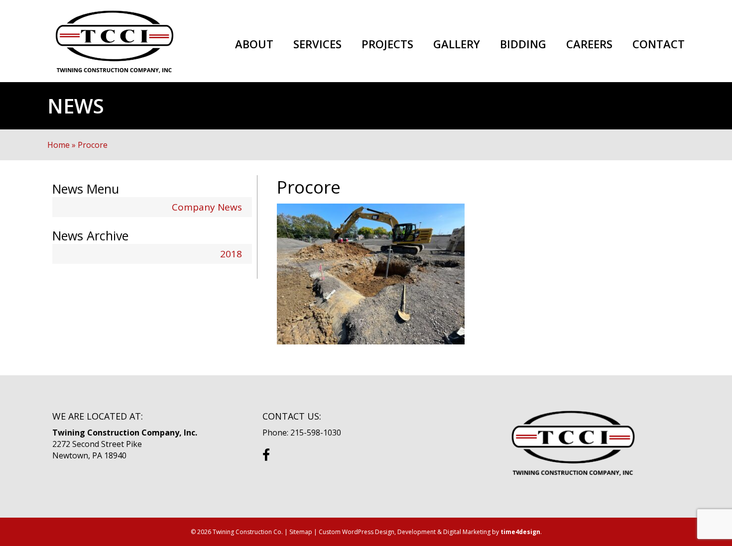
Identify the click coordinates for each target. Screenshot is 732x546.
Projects (387, 44)
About (254, 44)
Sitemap (300, 532)
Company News (207, 207)
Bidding (523, 44)
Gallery (456, 44)
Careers (589, 44)
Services (317, 44)
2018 (231, 253)
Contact (658, 44)
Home (58, 144)
